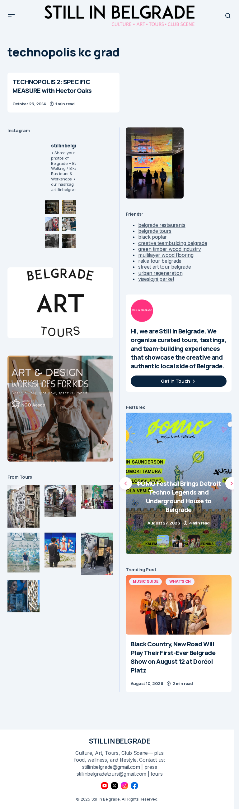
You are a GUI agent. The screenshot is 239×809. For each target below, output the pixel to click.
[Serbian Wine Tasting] (179, 483)
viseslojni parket (156, 279)
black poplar (152, 237)
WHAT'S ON (180, 581)
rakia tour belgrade (159, 261)
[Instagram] (124, 786)
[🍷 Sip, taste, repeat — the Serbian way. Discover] (52, 207)
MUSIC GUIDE (145, 581)
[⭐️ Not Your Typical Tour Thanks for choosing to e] (52, 224)
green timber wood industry (169, 249)
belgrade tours (154, 231)
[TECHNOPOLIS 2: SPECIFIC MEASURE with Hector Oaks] (63, 92)
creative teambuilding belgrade (172, 243)
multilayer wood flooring (165, 255)
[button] (11, 15)
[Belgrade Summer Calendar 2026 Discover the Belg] (69, 207)
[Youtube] (105, 786)
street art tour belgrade (164, 267)
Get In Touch (175, 381)
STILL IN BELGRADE (119, 741)
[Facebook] (134, 786)
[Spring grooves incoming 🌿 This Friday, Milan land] (69, 224)
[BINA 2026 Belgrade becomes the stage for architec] (69, 241)
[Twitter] (115, 786)
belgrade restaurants (161, 225)
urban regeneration (160, 273)
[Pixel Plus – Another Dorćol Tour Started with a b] (52, 241)
